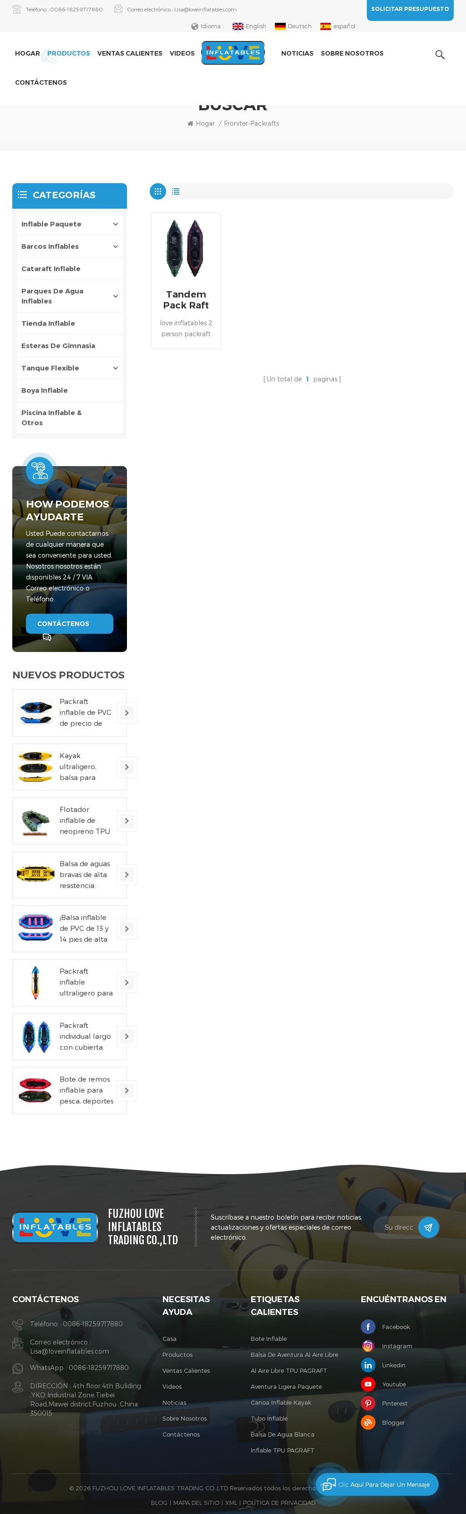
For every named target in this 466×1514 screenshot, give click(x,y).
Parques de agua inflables (52, 296)
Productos (68, 53)
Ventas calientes (129, 53)
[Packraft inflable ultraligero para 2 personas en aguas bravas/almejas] (35, 982)
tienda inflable (48, 323)
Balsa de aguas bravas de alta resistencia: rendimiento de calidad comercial (86, 875)
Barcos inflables (50, 246)
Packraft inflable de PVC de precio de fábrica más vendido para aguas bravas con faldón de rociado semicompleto (85, 713)
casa (169, 1338)
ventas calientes (186, 1370)
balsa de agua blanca (282, 1434)
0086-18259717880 (76, 9)
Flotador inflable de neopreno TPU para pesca (85, 821)
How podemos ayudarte (67, 510)
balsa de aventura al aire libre (294, 1354)
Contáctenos (41, 82)
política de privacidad (279, 1502)
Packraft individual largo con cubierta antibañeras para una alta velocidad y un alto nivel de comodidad (85, 1036)
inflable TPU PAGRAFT (282, 1450)
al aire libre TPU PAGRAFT (289, 1370)
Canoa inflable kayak (281, 1402)
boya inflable (44, 390)
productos (177, 1354)
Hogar (27, 53)
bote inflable (269, 1338)
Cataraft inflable (51, 268)
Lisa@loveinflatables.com (205, 9)
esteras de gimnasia (58, 345)
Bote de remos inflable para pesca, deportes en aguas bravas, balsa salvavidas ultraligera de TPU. (87, 1090)
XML (231, 1502)
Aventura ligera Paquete (286, 1386)
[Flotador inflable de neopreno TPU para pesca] (35, 820)
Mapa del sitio (196, 1502)
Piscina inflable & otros (51, 417)
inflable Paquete (51, 224)
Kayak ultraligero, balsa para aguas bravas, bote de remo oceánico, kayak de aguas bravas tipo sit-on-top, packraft (87, 767)
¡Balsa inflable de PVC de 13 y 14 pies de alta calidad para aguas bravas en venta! (86, 928)
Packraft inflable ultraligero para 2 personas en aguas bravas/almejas (86, 982)
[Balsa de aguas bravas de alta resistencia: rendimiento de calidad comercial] (35, 875)
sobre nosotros (352, 53)
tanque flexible (50, 368)
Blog (159, 1502)
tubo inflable (269, 1418)
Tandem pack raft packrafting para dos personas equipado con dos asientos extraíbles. (186, 300)
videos (182, 53)
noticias (297, 53)
